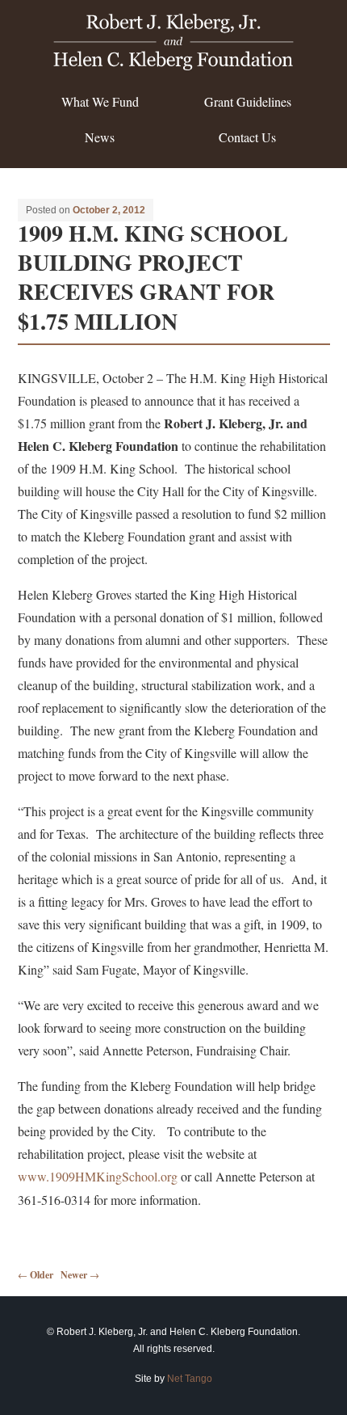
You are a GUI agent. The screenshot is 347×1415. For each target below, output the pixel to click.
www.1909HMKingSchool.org (98, 1176)
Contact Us (247, 136)
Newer (80, 1275)
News (100, 136)
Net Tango (189, 1378)
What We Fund (100, 101)
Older (35, 1275)
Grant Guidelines (247, 101)
